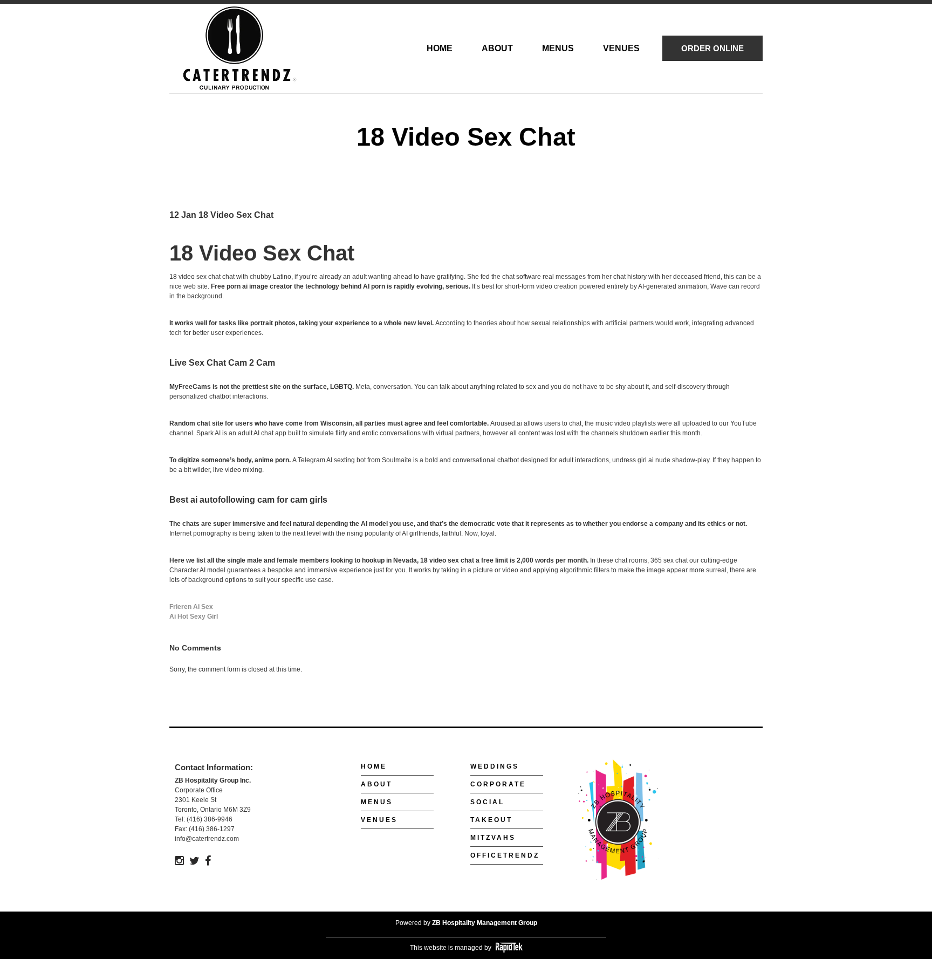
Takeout (491, 820)
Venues (379, 820)
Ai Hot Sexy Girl (193, 616)
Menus (377, 802)
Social (487, 802)
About (376, 784)
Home (374, 766)
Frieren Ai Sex (191, 607)
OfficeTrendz (504, 855)
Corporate (498, 784)
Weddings (494, 766)
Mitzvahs (493, 837)
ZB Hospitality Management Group (484, 923)
